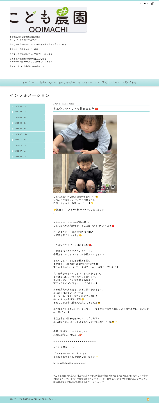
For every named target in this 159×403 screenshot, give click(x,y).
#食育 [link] (127, 379)
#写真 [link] (74, 382)
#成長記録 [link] (65, 382)
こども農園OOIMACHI (27, 399)
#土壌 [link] (115, 375)
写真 (104, 82)
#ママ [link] (121, 379)
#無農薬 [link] (81, 382)
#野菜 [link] (126, 375)
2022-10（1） (21, 145)
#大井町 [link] (85, 375)
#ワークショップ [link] (95, 382)
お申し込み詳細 (67, 82)
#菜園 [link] (105, 375)
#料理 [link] (56, 379)
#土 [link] (121, 375)
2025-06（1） (21, 106)
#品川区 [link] (77, 375)
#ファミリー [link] (96, 379)
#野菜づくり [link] (135, 375)
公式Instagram (48, 82)
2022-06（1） (21, 156)
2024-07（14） (21, 134)
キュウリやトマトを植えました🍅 (75, 108)
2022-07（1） (21, 151)
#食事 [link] (145, 375)
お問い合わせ (129, 82)
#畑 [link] (110, 375)
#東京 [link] (70, 375)
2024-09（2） (21, 123)
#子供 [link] (93, 375)
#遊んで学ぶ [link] (136, 379)
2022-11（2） (21, 140)
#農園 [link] (99, 375)
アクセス (114, 82)
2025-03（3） (21, 117)
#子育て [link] (107, 379)
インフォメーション (88, 82)
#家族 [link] (87, 379)
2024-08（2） (21, 129)
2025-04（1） (21, 112)
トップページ (30, 82)
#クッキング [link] (66, 379)
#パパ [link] (115, 379)
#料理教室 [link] (78, 379)
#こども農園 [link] (60, 375)
